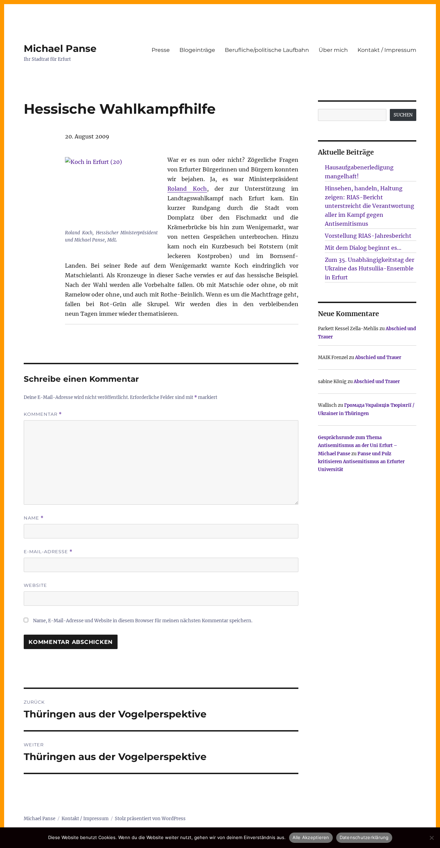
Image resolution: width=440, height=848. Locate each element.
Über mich (333, 50)
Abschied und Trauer (378, 357)
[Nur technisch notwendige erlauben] (431, 837)
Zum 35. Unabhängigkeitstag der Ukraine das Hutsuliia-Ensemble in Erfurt (369, 268)
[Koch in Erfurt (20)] (111, 192)
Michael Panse (60, 48)
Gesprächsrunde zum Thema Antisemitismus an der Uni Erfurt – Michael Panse (357, 446)
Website (35, 585)
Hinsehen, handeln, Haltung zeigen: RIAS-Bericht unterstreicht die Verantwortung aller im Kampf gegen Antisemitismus (369, 206)
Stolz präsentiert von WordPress (150, 819)
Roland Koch (187, 188)
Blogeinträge (197, 50)
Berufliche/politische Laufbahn (267, 50)
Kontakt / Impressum (387, 50)
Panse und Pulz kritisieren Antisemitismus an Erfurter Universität (361, 462)
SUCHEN (403, 115)
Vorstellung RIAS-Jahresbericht (368, 235)
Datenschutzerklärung (364, 837)
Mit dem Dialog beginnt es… (363, 247)
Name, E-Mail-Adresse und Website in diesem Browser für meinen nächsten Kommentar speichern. (142, 621)
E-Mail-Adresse (48, 552)
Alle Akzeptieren (311, 837)
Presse (161, 50)
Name (34, 518)
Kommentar (43, 414)
